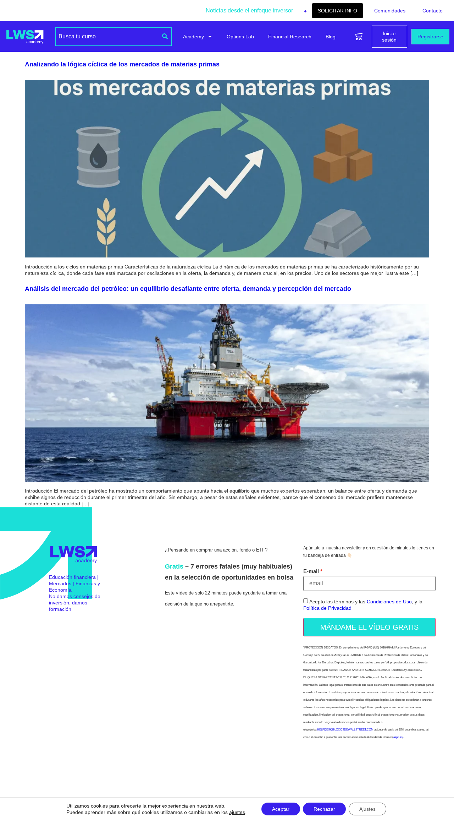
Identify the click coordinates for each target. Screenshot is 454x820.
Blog (331, 36)
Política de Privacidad (327, 608)
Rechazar (324, 809)
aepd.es (398, 737)
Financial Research (289, 36)
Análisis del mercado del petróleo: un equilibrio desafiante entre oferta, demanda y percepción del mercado (188, 288)
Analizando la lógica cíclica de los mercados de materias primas (122, 64)
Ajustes (367, 809)
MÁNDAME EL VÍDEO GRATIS (369, 627)
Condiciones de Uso (389, 601)
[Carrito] (359, 37)
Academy (193, 36)
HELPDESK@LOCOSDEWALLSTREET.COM (345, 729)
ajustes (237, 812)
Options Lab (240, 36)
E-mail (311, 571)
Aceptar (280, 809)
